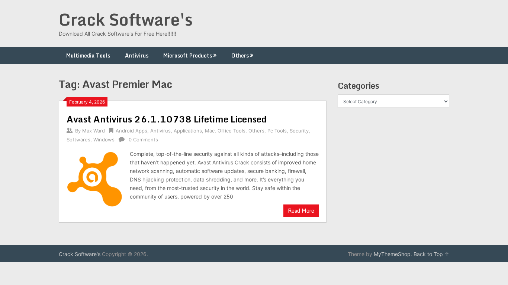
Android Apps (131, 131)
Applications (188, 131)
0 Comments (143, 139)
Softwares (78, 139)
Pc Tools (277, 131)
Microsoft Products (187, 55)
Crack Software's (126, 19)
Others (240, 55)
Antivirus (136, 55)
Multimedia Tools (88, 55)
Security (299, 131)
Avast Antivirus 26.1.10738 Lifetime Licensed (167, 119)
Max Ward (93, 131)
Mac (210, 131)
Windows (104, 139)
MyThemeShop (392, 254)
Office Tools (231, 131)
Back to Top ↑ (431, 254)
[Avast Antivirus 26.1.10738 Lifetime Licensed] (94, 178)
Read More (301, 210)
